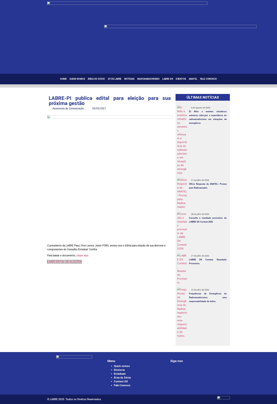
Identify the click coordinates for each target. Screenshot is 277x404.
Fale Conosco (208, 79)
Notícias (129, 79)
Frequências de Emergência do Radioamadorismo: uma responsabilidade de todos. (208, 297)
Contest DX (121, 381)
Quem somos (122, 366)
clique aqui (82, 255)
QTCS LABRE (115, 79)
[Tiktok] (201, 370)
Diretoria (119, 369)
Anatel (193, 79)
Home (63, 79)
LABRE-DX (167, 79)
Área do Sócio (96, 79)
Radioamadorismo (148, 79)
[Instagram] (174, 370)
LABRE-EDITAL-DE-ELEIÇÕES (64, 261)
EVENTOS (181, 79)
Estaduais (120, 373)
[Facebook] (183, 370)
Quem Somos (77, 79)
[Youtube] (192, 370)
